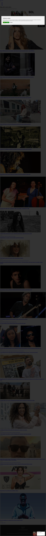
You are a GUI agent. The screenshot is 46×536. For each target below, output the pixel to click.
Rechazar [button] (8, 22)
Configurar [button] (11, 22)
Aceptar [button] (4, 22)
